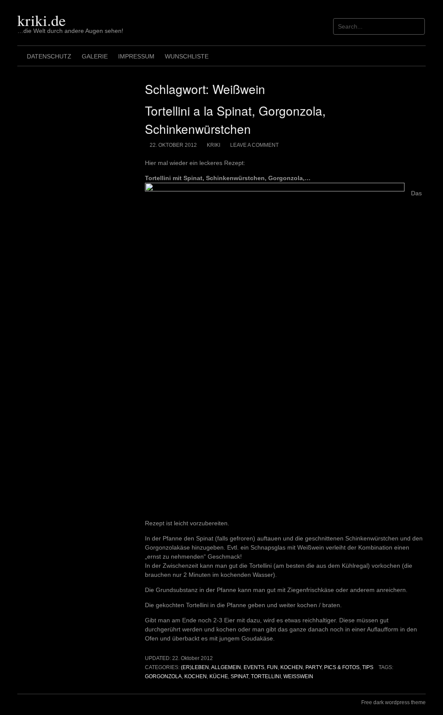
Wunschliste (187, 56)
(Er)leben (195, 667)
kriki (213, 145)
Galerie (95, 56)
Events (254, 667)
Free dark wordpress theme (393, 702)
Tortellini (266, 676)
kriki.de (41, 20)
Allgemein (226, 667)
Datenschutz (49, 56)
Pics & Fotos (342, 667)
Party (313, 667)
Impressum (136, 56)
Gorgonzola (163, 676)
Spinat (239, 676)
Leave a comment (254, 145)
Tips (367, 667)
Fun (272, 667)
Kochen (291, 667)
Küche (218, 676)
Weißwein (298, 676)
